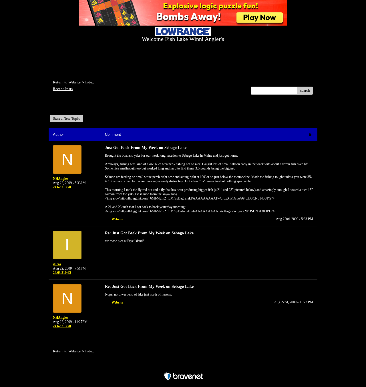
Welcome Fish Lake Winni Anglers (84, 107)
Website (117, 219)
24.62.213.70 (62, 187)
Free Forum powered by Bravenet (183, 366)
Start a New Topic (66, 118)
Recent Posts (63, 89)
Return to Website (67, 82)
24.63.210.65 (62, 273)
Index (89, 82)
